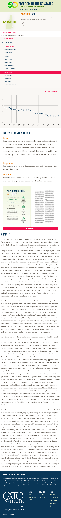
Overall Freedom (8, 39)
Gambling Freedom (8, 53)
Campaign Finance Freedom (10, 85)
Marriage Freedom (8, 62)
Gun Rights (7, 56)
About (26, 10)
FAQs (39, 10)
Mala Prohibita (8, 78)
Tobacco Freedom (8, 59)
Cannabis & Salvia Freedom (10, 69)
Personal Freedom (9, 46)
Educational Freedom (9, 65)
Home (21, 10)
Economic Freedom (9, 42)
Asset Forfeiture (8, 75)
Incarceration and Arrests (10, 49)
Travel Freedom (8, 82)
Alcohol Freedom (8, 72)
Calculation (33, 10)
